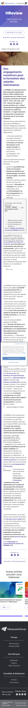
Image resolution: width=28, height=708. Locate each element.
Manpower (14, 660)
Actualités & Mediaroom (14, 673)
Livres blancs (14, 682)
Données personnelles (20, 703)
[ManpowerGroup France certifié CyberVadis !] (11, 590)
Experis (14, 663)
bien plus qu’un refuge (14, 519)
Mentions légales (6, 705)
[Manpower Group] (8, 3)
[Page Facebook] (17, 694)
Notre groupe (14, 643)
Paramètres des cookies (13, 362)
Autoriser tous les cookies (14, 358)
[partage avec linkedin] (14, 44)
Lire (4, 607)
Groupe (14, 637)
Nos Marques (14, 654)
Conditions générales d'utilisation (7, 703)
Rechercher (21, 3)
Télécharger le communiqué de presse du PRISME (13, 543)
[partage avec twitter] (17, 44)
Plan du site (6, 694)
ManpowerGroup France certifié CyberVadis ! (11, 601)
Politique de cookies (21, 705)
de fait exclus (11, 373)
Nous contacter (7, 692)
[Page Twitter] (25, 694)
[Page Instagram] (20, 694)
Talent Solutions (14, 666)
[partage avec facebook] (11, 44)
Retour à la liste (14, 32)
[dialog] (14, 354)
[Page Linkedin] (22, 694)
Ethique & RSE (14, 646)
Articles (14, 680)
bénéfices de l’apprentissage (13, 375)
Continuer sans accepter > (20, 343)
